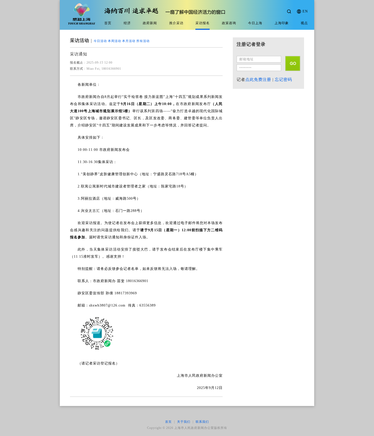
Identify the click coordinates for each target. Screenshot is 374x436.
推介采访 (176, 23)
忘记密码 (283, 79)
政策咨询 (229, 23)
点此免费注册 (258, 79)
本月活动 (128, 41)
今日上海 (255, 23)
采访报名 (202, 23)
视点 (304, 23)
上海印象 (282, 23)
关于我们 (183, 422)
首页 (107, 23)
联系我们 (202, 422)
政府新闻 (150, 23)
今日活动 (100, 41)
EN (305, 11)
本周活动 (114, 41)
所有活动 (143, 41)
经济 (127, 23)
